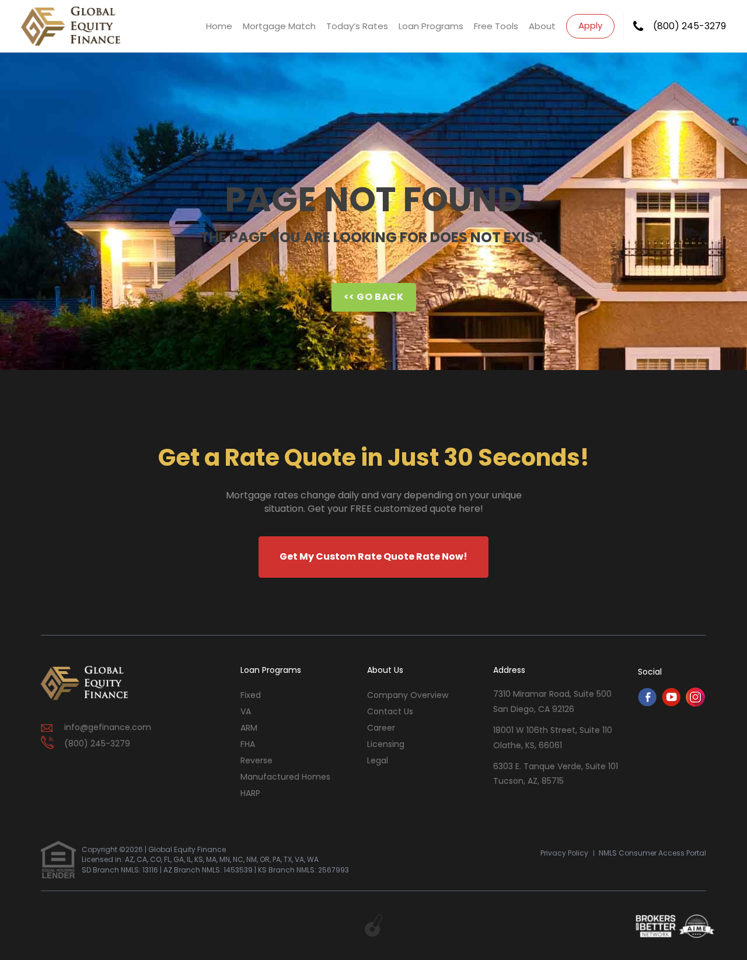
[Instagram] (695, 703)
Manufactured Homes (285, 777)
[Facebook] (647, 703)
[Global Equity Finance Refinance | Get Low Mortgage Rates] (84, 683)
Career (381, 728)
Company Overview (407, 695)
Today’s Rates (357, 26)
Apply (590, 25)
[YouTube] (671, 703)
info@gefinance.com (107, 727)
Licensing (385, 744)
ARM (248, 728)
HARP (250, 793)
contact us (390, 711)
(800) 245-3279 (689, 26)
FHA (247, 744)
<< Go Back (374, 296)
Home (219, 26)
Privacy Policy (564, 853)
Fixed (250, 695)
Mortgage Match (279, 26)
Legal (377, 760)
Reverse (256, 760)
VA (245, 711)
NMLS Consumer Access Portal (652, 853)
